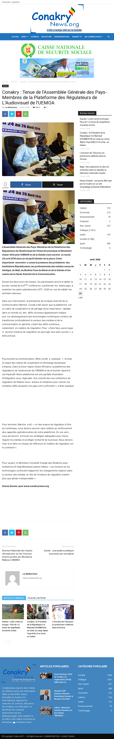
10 (80, 279)
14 (100, 279)
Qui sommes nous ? (93, 36)
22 (104, 284)
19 (91, 284)
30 (109, 288)
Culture (83, 208)
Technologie (86, 247)
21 (100, 284)
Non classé (85, 225)
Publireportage (61, 36)
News (23, 36)
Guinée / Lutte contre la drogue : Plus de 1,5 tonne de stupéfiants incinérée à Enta (95, 122)
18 (85, 284)
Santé (82, 234)
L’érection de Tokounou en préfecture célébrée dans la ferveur (62, 625)
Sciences (35, 36)
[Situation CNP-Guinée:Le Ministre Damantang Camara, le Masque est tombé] (46, 695)
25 (85, 288)
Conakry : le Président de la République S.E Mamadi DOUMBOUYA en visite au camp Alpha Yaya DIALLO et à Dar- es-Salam (95, 139)
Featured (84, 221)
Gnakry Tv (77, 36)
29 (104, 288)
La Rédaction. (11, 107)
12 (91, 279)
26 (91, 288)
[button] (108, 36)
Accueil (5, 81)
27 (95, 288)
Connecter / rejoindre (11, 2)
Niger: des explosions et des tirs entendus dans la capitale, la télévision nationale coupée (94, 170)
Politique (84, 230)
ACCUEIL (15, 36)
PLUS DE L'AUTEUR (37, 598)
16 (109, 279)
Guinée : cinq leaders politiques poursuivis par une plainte (59, 552)
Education (46, 36)
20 (95, 284)
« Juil (80, 297)
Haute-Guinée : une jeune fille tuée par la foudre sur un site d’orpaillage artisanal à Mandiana (96, 184)
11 (85, 279)
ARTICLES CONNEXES (14, 598)
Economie (85, 212)
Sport (82, 243)
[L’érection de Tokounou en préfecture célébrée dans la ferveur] (63, 611)
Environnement (87, 216)
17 (80, 284)
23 (109, 284)
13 (95, 279)
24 (80, 288)
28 (100, 288)
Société (14, 81)
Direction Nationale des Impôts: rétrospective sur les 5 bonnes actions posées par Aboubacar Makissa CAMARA (17, 555)
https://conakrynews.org (32, 578)
